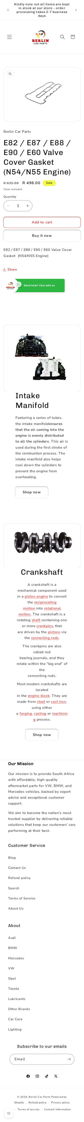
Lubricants (16, 999)
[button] (9, 37)
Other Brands (19, 1009)
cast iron (58, 701)
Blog (12, 858)
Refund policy (19, 878)
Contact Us (17, 868)
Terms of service (29, 1109)
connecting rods (45, 638)
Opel (12, 978)
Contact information (57, 1109)
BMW (12, 948)
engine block (39, 695)
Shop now (32, 492)
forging (26, 713)
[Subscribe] (69, 1059)
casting (40, 713)
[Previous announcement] (7, 10)
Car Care (15, 1019)
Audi (12, 938)
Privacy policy (60, 1102)
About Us (16, 908)
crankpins (45, 626)
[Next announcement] (76, 10)
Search (13, 888)
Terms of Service (21, 898)
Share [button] (12, 269)
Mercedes (16, 958)
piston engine (36, 596)
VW (11, 968)
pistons (54, 631)
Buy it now (42, 235)
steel (41, 701)
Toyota (13, 988)
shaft (36, 620)
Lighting (15, 1029)
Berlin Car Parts (39, 1097)
